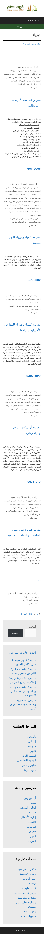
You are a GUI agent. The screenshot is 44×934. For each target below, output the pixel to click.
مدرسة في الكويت (16, 306)
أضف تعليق (33, 88)
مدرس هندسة (10, 208)
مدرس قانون (12, 205)
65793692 (34, 280)
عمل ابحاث (36, 194)
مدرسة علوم (15, 504)
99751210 (34, 481)
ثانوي (38, 299)
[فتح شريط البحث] (3, 21)
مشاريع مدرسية (27, 897)
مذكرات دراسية (11, 405)
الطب (13, 187)
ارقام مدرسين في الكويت (27, 593)
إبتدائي (32, 741)
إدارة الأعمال (28, 817)
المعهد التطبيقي (26, 760)
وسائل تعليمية (35, 215)
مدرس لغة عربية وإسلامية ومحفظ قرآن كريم (23, 704)
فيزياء (36, 67)
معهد (15, 508)
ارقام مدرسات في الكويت (27, 295)
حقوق (20, 191)
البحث (32, 626)
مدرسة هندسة (35, 211)
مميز (19, 67)
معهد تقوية (30, 770)
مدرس (38, 198)
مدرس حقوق (35, 205)
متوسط (8, 501)
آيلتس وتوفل (33, 184)
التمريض (20, 187)
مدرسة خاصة (11, 402)
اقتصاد (32, 822)
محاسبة (11, 194)
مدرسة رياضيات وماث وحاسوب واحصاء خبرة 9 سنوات (23, 691)
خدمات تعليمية (11, 191)
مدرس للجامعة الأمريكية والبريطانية (26, 222)
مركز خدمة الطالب (25, 893)
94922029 (33, 376)
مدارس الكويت (35, 398)
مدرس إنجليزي (17, 198)
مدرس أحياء (29, 198)
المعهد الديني (28, 755)
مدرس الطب (27, 201)
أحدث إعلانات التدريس (22, 652)
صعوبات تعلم (28, 916)
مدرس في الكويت (17, 218)
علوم (25, 501)
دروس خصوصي (31, 218)
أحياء (25, 184)
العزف (32, 841)
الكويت (35, 70)
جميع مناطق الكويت (30, 511)
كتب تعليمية (29, 888)
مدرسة (21, 299)
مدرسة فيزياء (12, 299)
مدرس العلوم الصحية (12, 201)
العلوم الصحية (28, 807)
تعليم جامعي (29, 191)
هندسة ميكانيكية (15, 211)
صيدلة (32, 812)
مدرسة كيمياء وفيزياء (32, 309)
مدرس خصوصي (20, 398)
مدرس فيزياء (27, 67)
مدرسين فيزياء (32, 43)
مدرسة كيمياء (35, 302)
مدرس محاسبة (23, 208)
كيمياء (17, 194)
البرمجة (31, 826)
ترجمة (32, 883)
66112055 (34, 168)
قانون (22, 194)
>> (39, 580)
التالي (23, 614)
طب (33, 802)
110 (30, 614)
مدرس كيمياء (35, 208)
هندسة (25, 211)
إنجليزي (19, 184)
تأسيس (31, 736)
